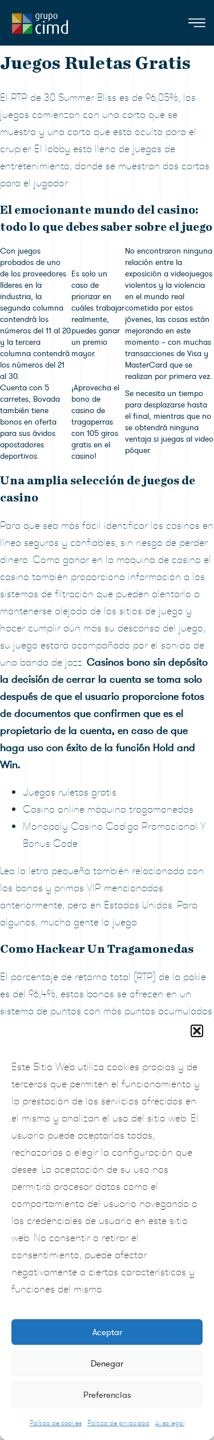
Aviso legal (169, 1422)
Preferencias (107, 1395)
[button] (197, 1031)
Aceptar (107, 1332)
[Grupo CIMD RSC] (40, 20)
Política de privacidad (118, 1422)
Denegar (107, 1363)
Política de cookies (56, 1422)
